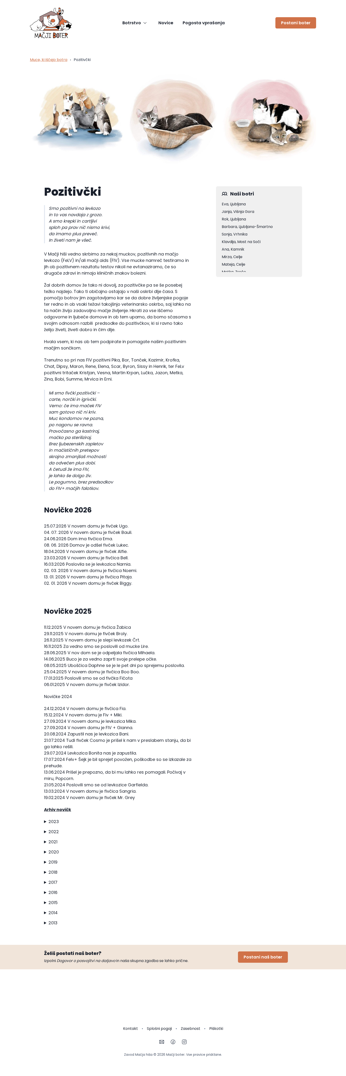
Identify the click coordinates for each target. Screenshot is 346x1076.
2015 (53, 902)
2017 (52, 882)
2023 (53, 821)
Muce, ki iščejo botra (48, 59)
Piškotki (216, 1028)
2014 (53, 913)
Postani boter (295, 23)
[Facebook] (173, 1042)
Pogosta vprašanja (204, 23)
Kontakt (130, 1028)
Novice (165, 23)
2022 (53, 832)
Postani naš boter (263, 957)
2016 (52, 892)
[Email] (161, 1042)
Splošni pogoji (159, 1028)
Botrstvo (131, 23)
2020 (53, 852)
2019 (52, 862)
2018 (52, 872)
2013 (52, 923)
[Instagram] (184, 1042)
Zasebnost (190, 1028)
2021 (52, 842)
